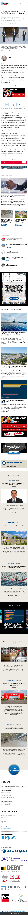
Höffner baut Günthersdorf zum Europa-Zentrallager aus (14, 238)
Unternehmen (9, 247)
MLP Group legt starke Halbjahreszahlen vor (16, 245)
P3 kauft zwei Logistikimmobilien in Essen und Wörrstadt (13, 367)
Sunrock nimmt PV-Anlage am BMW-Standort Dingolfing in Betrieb (14, 567)
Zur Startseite (13, 769)
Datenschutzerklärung (6, 826)
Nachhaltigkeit (5, 335)
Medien (7, 260)
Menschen (11, 480)
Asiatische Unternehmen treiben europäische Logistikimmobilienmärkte (16, 258)
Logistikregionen (10, 241)
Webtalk (7, 276)
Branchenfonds (11, 198)
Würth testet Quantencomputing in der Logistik (14, 642)
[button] (25, 3)
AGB (2, 823)
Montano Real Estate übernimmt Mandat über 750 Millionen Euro (13, 195)
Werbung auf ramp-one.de (8, 815)
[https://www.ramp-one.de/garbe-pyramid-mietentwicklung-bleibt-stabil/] (14, 389)
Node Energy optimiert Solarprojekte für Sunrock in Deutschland (13, 333)
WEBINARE (9, 605)
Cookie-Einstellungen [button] (6, 828)
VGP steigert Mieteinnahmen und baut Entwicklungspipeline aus (16, 251)
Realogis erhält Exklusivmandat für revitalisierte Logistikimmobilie (7, 221)
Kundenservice (4, 817)
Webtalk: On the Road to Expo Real (14, 281)
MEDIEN (19, 605)
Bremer (13, 63)
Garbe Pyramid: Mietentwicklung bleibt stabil (12, 400)
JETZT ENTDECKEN (14, 452)
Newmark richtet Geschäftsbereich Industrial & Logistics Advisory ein (14, 484)
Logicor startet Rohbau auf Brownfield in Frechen (13, 264)
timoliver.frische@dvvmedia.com (8, 797)
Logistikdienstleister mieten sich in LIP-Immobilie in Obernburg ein (21, 221)
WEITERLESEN (14, 298)
